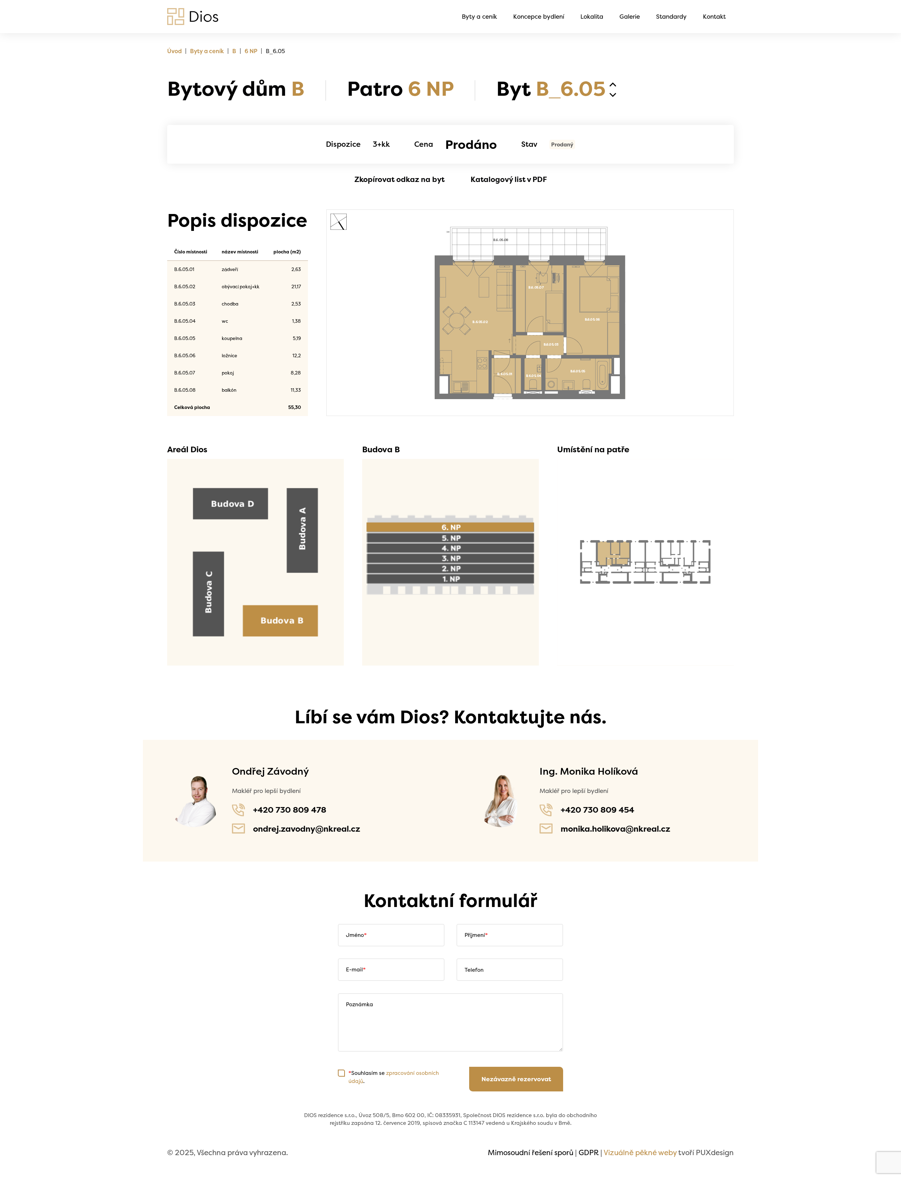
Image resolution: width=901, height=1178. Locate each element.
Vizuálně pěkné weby (640, 1152)
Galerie (629, 16)
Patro (400, 88)
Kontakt (714, 16)
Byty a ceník (479, 16)
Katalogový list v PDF (509, 179)
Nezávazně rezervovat (516, 1079)
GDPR (589, 1152)
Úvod (174, 51)
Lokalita (591, 16)
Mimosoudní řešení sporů (530, 1152)
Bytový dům (235, 88)
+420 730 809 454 (597, 809)
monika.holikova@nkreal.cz (615, 828)
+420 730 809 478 (289, 809)
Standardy (671, 16)
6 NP (251, 51)
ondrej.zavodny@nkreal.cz (306, 828)
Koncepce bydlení (538, 16)
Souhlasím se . (393, 1076)
